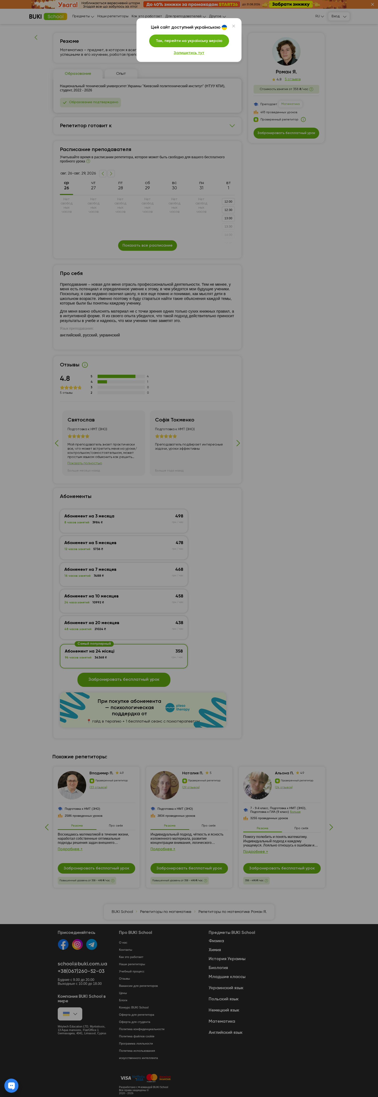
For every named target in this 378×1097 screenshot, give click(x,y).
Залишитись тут (189, 53)
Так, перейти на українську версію (189, 41)
